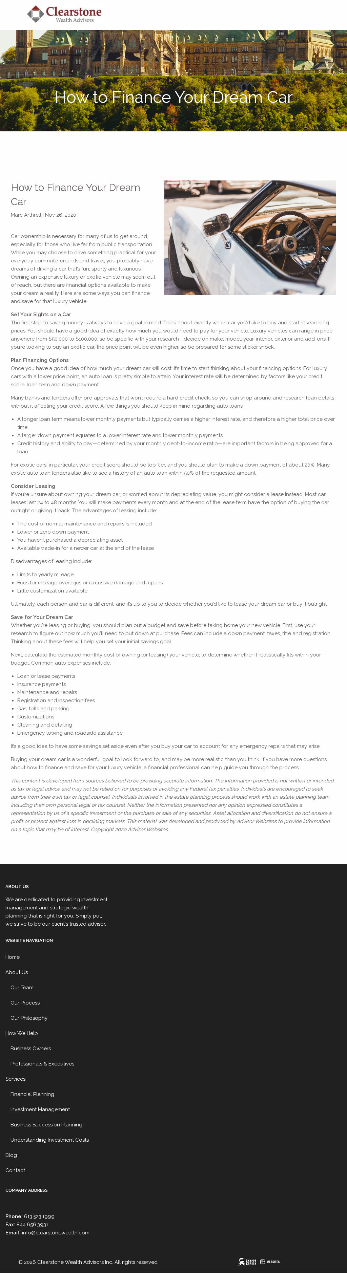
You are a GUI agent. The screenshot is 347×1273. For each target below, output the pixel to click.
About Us (16, 972)
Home (12, 957)
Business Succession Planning (46, 1125)
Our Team (22, 988)
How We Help (21, 1033)
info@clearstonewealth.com (55, 1233)
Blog (11, 1155)
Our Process (25, 1003)
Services (15, 1079)
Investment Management (40, 1109)
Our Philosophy (29, 1018)
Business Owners (31, 1048)
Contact (15, 1170)
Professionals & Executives (42, 1064)
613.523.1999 (39, 1216)
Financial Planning (32, 1094)
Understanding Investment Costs (50, 1140)
